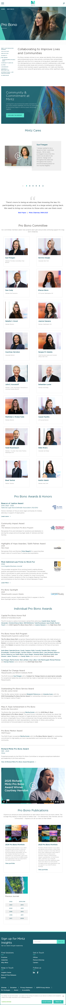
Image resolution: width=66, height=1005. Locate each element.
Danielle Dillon (46, 650)
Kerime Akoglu (44, 258)
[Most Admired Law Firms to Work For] (57, 566)
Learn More (5, 582)
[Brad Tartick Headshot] (16, 469)
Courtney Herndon (12, 352)
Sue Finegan (10, 258)
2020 (10, 908)
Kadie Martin (20, 654)
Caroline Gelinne (26, 652)
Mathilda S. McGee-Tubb (14, 417)
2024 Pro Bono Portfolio (15, 844)
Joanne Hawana (44, 321)
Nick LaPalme (24, 660)
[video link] (18, 156)
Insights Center (6, 972)
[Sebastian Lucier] (49, 373)
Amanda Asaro (48, 694)
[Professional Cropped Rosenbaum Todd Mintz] (16, 436)
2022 (10, 901)
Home (3, 9)
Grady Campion (25, 650)
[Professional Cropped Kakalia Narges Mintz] (49, 340)
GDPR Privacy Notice (43, 987)
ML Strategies (5, 990)
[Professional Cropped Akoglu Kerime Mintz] (49, 246)
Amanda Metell (38, 654)
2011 (22, 915)
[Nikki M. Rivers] (49, 436)
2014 (22, 905)
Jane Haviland (48, 652)
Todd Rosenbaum (12, 448)
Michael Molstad (55, 660)
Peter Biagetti (26, 551)
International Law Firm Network (7, 73)
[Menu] (2, 3)
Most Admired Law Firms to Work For (18, 564)
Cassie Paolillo (44, 417)
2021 (10, 905)
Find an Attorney (38, 960)
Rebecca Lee (10, 654)
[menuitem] (3, 9)
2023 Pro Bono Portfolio (48, 844)
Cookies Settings (6, 1001)
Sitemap (4, 987)
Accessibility (26, 990)
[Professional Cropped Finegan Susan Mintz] (16, 246)
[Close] (63, 996)
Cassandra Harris (37, 652)
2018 (10, 915)
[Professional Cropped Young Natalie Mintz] (16, 310)
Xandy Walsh (25, 656)
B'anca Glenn (43, 290)
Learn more (5, 516)
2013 (22, 908)
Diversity (4, 55)
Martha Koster (14, 660)
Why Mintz (10, 9)
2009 (22, 918)
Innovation (4, 53)
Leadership (4, 66)
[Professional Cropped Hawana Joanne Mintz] (49, 310)
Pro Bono (4, 57)
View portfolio (10, 863)
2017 (10, 918)
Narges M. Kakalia (45, 352)
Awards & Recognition (5, 70)
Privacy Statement (26, 987)
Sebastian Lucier (44, 384)
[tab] (26, 185)
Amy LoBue (33, 660)
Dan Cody (9, 290)
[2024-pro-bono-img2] (16, 833)
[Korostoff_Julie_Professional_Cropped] (16, 373)
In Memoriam (5, 75)
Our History (5, 51)
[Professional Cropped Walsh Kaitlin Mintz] (49, 469)
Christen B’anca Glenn (16, 623)
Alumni (3, 64)
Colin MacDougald (43, 660)
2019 (10, 911)
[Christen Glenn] (49, 279)
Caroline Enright (15, 652)
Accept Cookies (46, 1001)
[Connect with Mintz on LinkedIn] (34, 973)
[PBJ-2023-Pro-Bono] (49, 833)
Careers (35, 962)
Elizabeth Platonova (33, 694)
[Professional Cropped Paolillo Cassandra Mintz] (49, 405)
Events (3, 977)
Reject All (58, 1001)
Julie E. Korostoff (12, 384)
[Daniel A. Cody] (16, 279)
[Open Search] (64, 3)
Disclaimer (13, 987)
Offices (35, 957)
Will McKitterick (29, 623)
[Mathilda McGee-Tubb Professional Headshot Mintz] (16, 405)
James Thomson (12, 656)
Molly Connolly (36, 650)
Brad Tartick (10, 480)
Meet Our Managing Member (7, 49)
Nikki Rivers (43, 448)
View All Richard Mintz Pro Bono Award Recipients (18, 762)
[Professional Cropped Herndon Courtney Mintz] (16, 340)
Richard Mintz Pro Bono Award (15, 751)
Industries (4, 960)
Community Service (7, 62)
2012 (22, 911)
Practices (4, 957)
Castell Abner (46, 621)
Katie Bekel (5, 650)
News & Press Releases (8, 975)
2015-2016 (22, 901)
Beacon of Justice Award (19, 505)
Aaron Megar (28, 654)
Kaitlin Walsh (43, 480)
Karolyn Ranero (9, 662)
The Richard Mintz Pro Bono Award (8, 60)
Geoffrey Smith (49, 654)
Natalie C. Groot (11, 321)
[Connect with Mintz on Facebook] (38, 973)
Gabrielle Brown (14, 650)
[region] (33, 999)
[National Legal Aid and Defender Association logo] (57, 507)
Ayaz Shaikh (50, 623)
